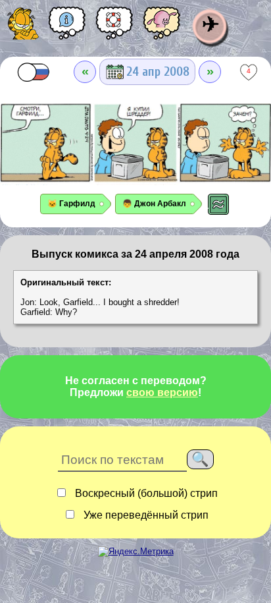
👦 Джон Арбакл (154, 203)
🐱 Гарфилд (71, 203)
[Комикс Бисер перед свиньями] (162, 28)
